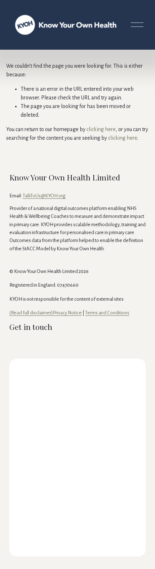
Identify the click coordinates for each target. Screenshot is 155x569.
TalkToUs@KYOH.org (44, 195)
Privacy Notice (67, 312)
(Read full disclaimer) (31, 312)
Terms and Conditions (107, 312)
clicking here (101, 129)
